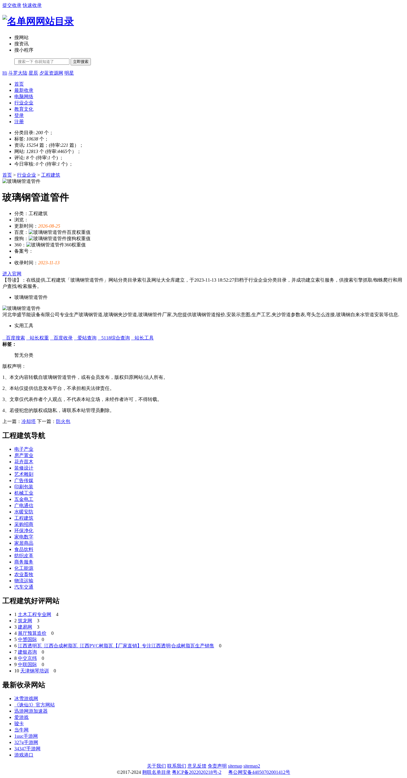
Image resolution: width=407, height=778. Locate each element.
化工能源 (23, 568)
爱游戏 (21, 717)
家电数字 (23, 536)
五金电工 (23, 499)
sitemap (235, 765)
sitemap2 (251, 765)
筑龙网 (25, 620)
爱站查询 (85, 337)
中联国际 (27, 664)
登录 (19, 115)
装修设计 (23, 467)
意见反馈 (196, 765)
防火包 (63, 421)
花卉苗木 (23, 461)
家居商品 (23, 543)
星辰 (33, 72)
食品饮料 (23, 549)
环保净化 (23, 530)
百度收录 (61, 337)
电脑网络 (23, 96)
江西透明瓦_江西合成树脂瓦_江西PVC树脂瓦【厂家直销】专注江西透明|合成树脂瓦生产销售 (116, 645)
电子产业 (23, 449)
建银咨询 (27, 651)
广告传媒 (23, 480)
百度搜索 (13, 337)
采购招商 (23, 524)
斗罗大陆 (17, 72)
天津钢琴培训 (34, 670)
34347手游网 (27, 748)
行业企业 (23, 102)
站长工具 (142, 337)
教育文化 (23, 109)
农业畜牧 (23, 574)
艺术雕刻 (23, 474)
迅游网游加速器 (31, 711)
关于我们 (156, 765)
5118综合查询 (114, 337)
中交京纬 (27, 658)
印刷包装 (23, 486)
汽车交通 (23, 586)
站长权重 (37, 337)
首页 (19, 84)
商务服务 (23, 561)
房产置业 (23, 455)
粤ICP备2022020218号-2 (196, 772)
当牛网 (21, 729)
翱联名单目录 (156, 772)
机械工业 (23, 492)
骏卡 (19, 723)
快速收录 (32, 5)
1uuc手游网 (26, 736)
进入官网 (11, 273)
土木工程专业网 (34, 614)
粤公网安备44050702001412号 (259, 772)
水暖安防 (23, 511)
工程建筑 (50, 174)
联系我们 (176, 765)
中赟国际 (27, 639)
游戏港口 (23, 754)
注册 (19, 121)
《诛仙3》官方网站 (34, 704)
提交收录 (11, 5)
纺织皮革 (23, 555)
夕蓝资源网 (51, 72)
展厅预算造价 (32, 633)
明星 (69, 72)
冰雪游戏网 (26, 698)
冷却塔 (28, 421)
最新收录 (23, 90)
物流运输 (23, 580)
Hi (4, 72)
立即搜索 (80, 61)
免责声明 (217, 765)
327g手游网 (26, 742)
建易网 (25, 626)
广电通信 (23, 505)
